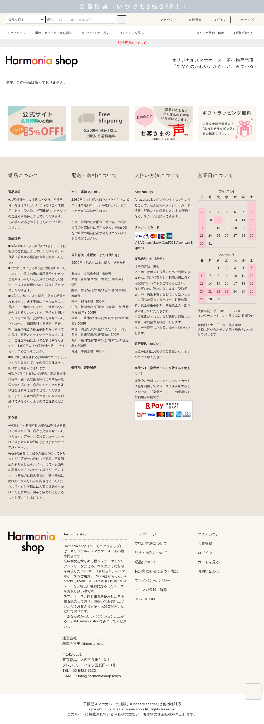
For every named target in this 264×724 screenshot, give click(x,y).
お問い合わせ (243, 33)
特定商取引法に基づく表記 (156, 571)
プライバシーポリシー (153, 580)
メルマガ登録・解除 (210, 33)
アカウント (168, 20)
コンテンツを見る (131, 33)
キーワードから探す (96, 33)
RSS (138, 599)
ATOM (150, 599)
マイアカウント (210, 534)
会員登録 (195, 20)
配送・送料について (151, 553)
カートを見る (208, 562)
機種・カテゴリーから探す (53, 33)
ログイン (220, 20)
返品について (145, 562)
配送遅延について (132, 43)
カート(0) (248, 20)
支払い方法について (151, 543)
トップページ (16, 33)
